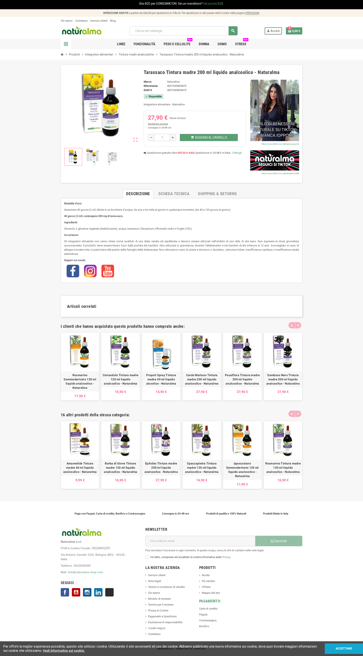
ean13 (148, 90)
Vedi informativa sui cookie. (64, 651)
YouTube (76, 592)
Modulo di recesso (159, 598)
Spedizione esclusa (158, 124)
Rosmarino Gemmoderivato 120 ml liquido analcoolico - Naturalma (80, 381)
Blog (113, 20)
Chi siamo (67, 20)
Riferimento (151, 85)
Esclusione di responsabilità (165, 622)
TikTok (109, 592)
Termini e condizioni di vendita (166, 587)
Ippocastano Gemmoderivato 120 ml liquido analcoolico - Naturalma (242, 470)
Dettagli (237, 152)
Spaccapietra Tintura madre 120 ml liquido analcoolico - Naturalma (201, 467)
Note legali (154, 581)
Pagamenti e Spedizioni (162, 616)
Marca (147, 81)
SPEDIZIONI (252, 13)
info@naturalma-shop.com (85, 572)
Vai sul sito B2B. (213, 3)
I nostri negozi (156, 628)
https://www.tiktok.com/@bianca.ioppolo (280, 144)
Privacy (226, 557)
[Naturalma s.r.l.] (82, 30)
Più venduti (208, 581)
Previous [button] (291, 325)
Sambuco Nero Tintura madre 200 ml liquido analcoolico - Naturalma (283, 379)
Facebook (65, 592)
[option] (80, 366)
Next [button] (298, 325)
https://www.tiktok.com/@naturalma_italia (280, 173)
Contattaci (81, 20)
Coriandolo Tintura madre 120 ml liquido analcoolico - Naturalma (121, 379)
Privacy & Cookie (158, 610)
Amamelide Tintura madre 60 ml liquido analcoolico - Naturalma (80, 467)
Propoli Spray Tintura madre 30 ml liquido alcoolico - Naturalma (161, 379)
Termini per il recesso (161, 604)
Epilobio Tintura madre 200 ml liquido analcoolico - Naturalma (161, 467)
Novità (206, 575)
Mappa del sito (211, 592)
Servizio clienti (99, 20)
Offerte (206, 587)
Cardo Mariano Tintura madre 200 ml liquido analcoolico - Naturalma (201, 379)
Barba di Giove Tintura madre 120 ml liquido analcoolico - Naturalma (120, 467)
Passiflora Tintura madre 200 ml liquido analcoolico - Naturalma (242, 379)
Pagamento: (210, 601)
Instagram (87, 592)
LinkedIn (98, 592)
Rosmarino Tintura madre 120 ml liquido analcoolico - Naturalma (283, 467)
